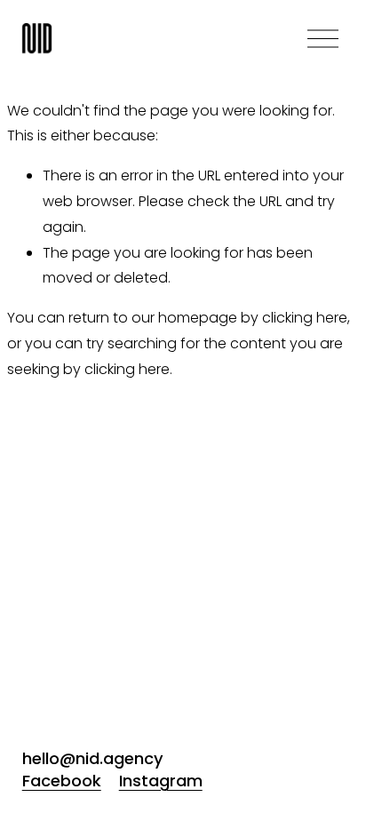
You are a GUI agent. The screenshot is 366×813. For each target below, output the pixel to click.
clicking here (304, 317)
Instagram (161, 780)
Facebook (61, 780)
